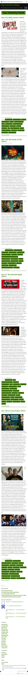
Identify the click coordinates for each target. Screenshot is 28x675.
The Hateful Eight (14, 399)
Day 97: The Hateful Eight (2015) (11, 276)
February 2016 (4, 646)
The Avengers (21, 130)
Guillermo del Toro (6, 258)
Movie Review (9, 117)
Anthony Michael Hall (6, 563)
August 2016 (4, 636)
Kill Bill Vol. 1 (14, 393)
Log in (2, 663)
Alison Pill (24, 119)
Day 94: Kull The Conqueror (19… (17, 601)
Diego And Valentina (19, 121)
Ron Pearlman (5, 265)
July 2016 (3, 638)
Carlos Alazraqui (12, 252)
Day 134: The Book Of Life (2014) (11, 140)
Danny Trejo (14, 254)
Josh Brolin (4, 128)
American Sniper (16, 560)
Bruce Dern (16, 382)
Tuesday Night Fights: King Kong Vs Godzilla (11, 596)
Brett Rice (21, 563)
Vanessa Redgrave (21, 578)
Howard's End (16, 567)
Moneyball (17, 569)
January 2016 (4, 647)
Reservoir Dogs (18, 397)
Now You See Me (5, 571)
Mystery (22, 128)
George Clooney (5, 126)
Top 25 (2, 657)
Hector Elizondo (14, 258)
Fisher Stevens (9, 123)
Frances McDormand (17, 123)
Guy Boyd (10, 567)
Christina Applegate (6, 254)
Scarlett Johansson (6, 130)
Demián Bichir (5, 386)
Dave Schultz (12, 565)
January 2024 (4, 624)
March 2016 (3, 644)
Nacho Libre (4, 263)
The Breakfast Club (6, 576)
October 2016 (4, 633)
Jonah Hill (19, 126)
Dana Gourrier (16, 384)
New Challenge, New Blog (6, 590)
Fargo (3, 123)
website (12, 552)
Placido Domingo (11, 263)
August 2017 (4, 627)
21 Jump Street (8, 560)
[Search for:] (7, 585)
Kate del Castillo (14, 261)
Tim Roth (4, 401)
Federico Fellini (13, 388)
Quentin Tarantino (5, 397)
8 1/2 (14, 380)
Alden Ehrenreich (16, 119)
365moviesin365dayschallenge (10, 5)
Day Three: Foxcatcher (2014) (13, 411)
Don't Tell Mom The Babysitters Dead (10, 256)
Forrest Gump (20, 565)
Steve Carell (19, 571)
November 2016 (4, 632)
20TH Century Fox (9, 250)
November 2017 (4, 625)
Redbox (12, 397)
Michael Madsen (11, 395)
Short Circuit (14, 130)
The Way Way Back (6, 578)
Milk (9, 128)
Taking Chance (5, 573)
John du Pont (23, 567)
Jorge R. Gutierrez (6, 261)
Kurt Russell (4, 395)
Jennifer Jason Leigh (6, 393)
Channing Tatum (5, 121)
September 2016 (4, 635)
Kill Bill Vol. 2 (20, 393)
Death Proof (23, 384)
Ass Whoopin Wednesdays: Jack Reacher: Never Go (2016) (13, 595)
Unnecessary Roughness (7, 267)
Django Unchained (13, 386)
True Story (13, 578)
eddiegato (8, 601)
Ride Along (19, 263)
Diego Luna (20, 254)
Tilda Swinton (5, 132)
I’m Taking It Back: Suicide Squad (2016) (10, 592)
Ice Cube (21, 258)
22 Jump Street (8, 119)
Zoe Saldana (16, 267)
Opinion (3, 655)
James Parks (16, 390)
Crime (11, 384)
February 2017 (4, 629)
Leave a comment (5, 134)
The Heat (21, 399)
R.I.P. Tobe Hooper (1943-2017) (8, 593)
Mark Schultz (11, 569)
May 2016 (3, 641)
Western (23, 401)
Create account (4, 662)
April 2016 (3, 642)
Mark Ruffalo (4, 569)
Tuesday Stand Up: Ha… (10, 609)
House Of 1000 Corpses (7, 390)
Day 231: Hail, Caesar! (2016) (12, 18)
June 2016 (3, 639)
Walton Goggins (16, 401)
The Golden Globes (15, 576)
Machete (21, 261)
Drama (19, 386)
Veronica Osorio (12, 132)
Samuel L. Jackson (6, 399)
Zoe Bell (3, 403)
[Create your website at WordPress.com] (14, 1)
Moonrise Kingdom (15, 128)
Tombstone (9, 401)
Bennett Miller (15, 563)
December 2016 (4, 630)
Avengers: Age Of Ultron (7, 382)
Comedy (11, 121)
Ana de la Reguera (18, 250)
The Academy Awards (14, 573)
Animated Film (5, 252)
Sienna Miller (13, 571)
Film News (3, 652)
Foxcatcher (4, 567)
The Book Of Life (12, 265)
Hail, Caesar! (12, 126)
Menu (26, 7)
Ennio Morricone (5, 388)
